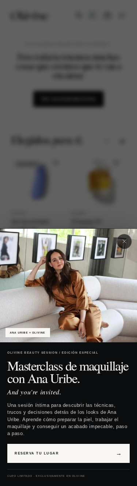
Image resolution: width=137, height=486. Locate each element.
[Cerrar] (124, 241)
